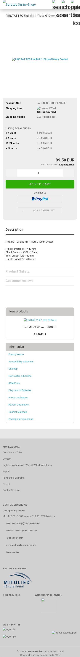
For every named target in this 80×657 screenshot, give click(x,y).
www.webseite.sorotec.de (21, 545)
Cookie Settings (11, 490)
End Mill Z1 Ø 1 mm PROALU (40, 327)
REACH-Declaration (19, 404)
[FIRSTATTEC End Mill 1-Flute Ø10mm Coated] (40, 49)
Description (14, 229)
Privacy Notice (16, 354)
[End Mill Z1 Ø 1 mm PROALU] (40, 320)
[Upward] (69, 649)
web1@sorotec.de (26, 530)
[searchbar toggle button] (56, 4)
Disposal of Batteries (20, 390)
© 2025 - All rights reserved (40, 651)
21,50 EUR (40, 334)
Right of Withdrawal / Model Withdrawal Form (27, 465)
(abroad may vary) (46, 112)
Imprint (6, 471)
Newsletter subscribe (20, 376)
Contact (7, 458)
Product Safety (17, 271)
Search (6, 484)
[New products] (70, 311)
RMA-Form (14, 383)
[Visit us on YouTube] (18, 607)
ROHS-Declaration (18, 397)
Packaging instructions (21, 419)
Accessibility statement (21, 361)
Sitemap (13, 368)
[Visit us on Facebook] (7, 607)
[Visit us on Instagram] (29, 607)
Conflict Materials (18, 412)
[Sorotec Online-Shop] (19, 4)
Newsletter (12, 552)
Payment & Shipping (14, 477)
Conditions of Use (12, 452)
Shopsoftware (28, 655)
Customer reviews (19, 281)
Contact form (15, 537)
